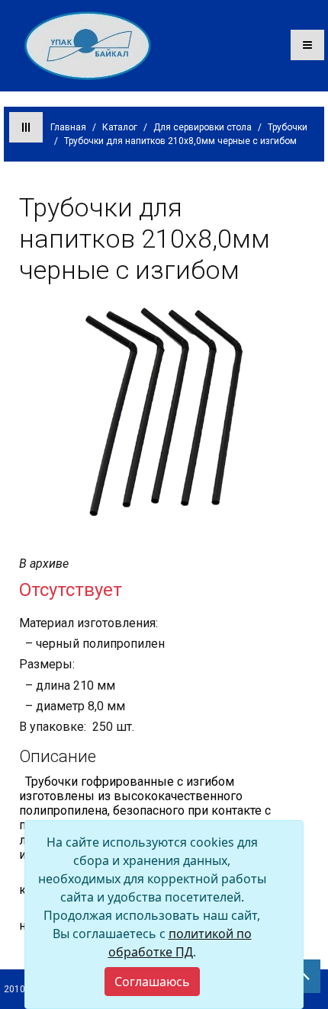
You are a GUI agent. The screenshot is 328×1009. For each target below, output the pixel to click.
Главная (68, 127)
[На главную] (87, 44)
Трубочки (287, 127)
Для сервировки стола (202, 127)
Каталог (119, 127)
